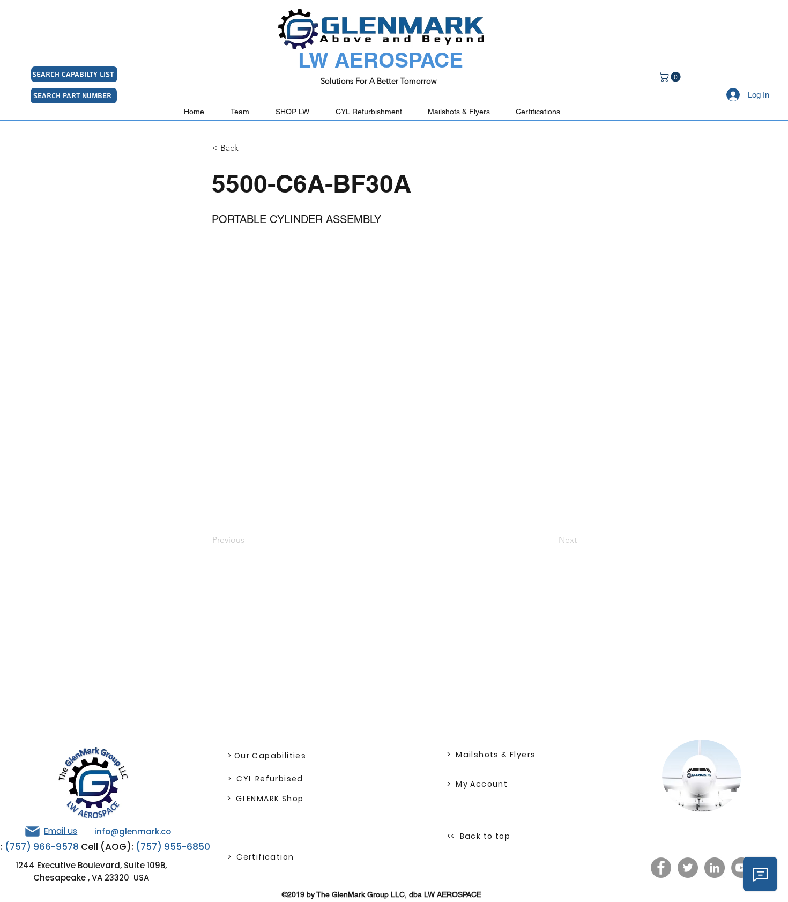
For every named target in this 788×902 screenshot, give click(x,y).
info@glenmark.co (132, 831)
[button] (671, 77)
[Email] (32, 831)
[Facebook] (661, 867)
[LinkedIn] (714, 867)
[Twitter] (688, 867)
